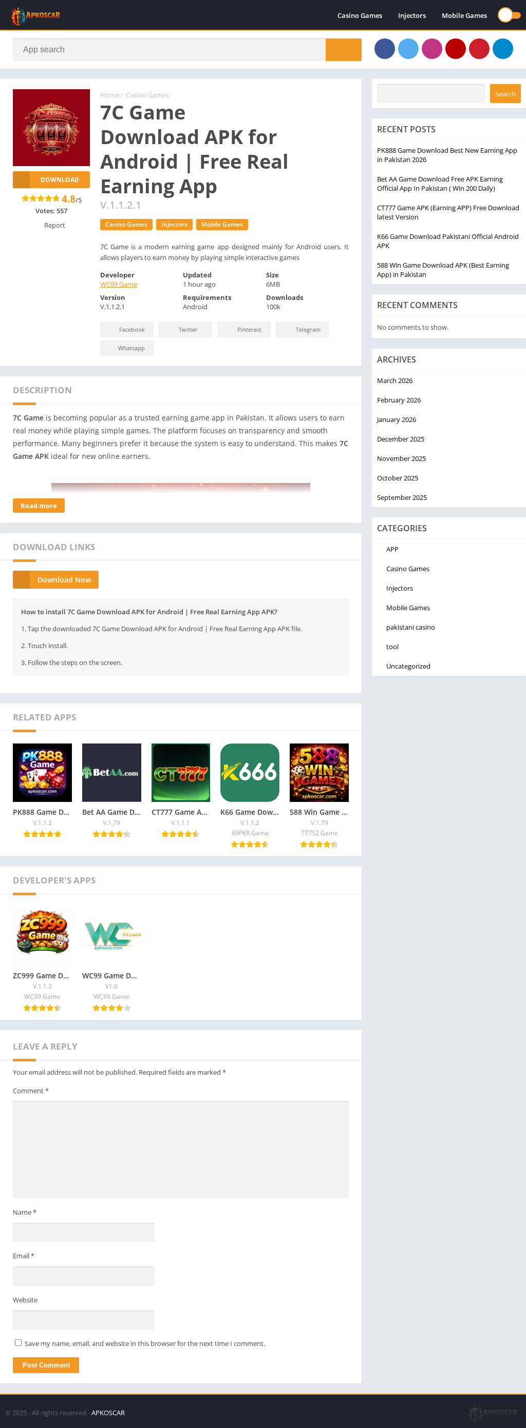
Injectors (412, 15)
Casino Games (359, 15)
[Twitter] (408, 48)
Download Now (64, 580)
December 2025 (400, 439)
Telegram (308, 329)
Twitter (188, 329)
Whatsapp (131, 348)
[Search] (344, 49)
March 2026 (394, 380)
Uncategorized (408, 666)
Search (505, 93)
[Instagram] (432, 48)
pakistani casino (410, 627)
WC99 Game (118, 284)
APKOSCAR (108, 1412)
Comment (31, 1090)
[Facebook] (384, 48)
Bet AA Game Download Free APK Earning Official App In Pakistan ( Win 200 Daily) (440, 183)
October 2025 (397, 477)
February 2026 (399, 400)
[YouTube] (455, 48)
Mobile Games (464, 15)
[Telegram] (503, 48)
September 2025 (402, 497)
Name (24, 1212)
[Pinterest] (479, 48)
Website (25, 1299)
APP (392, 549)
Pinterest (249, 329)
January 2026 (396, 419)
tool (392, 646)
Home (109, 94)
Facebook (132, 329)
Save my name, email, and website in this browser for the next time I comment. (145, 1343)
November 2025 (401, 458)
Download (60, 179)
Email (23, 1255)
